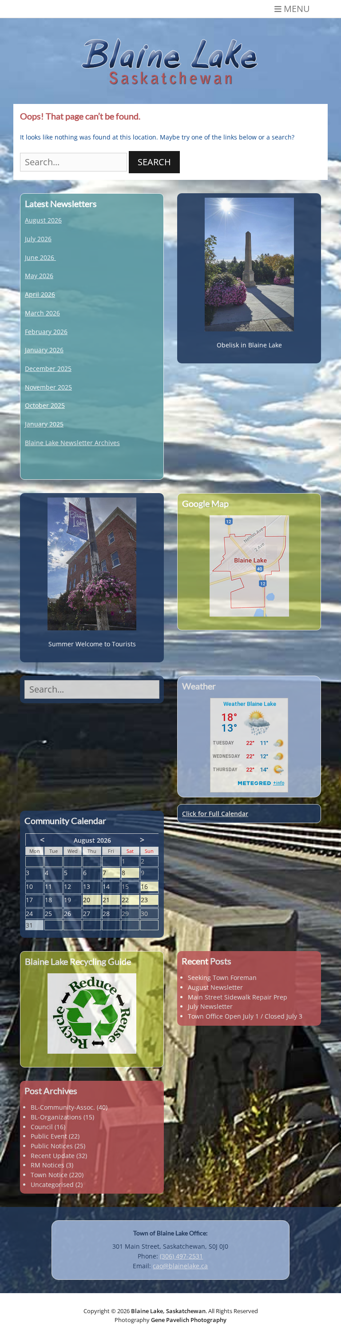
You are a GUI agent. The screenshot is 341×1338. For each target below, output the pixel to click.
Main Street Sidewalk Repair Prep (237, 997)
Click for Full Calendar (215, 813)
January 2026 (44, 350)
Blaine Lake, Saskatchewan (168, 1311)
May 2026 (39, 275)
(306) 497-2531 (181, 1256)
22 (130, 900)
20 (91, 900)
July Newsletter (210, 1006)
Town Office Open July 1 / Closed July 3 (245, 1016)
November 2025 (48, 387)
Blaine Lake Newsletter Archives (72, 442)
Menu (297, 9)
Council (42, 1127)
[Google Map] (249, 566)
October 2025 (45, 405)
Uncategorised (52, 1184)
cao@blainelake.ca (180, 1266)
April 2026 (40, 294)
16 (149, 887)
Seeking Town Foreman (222, 977)
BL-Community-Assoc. (63, 1107)
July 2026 (38, 239)
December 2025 (48, 368)
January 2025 (44, 424)
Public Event (49, 1136)
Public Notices (52, 1146)
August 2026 (43, 220)
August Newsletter (215, 987)
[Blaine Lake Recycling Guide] (92, 1013)
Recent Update (53, 1155)
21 (111, 900)
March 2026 (42, 313)
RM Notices (47, 1165)
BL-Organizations (56, 1117)
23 (149, 900)
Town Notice (49, 1175)
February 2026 (46, 331)
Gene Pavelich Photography (188, 1320)
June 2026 (39, 257)
